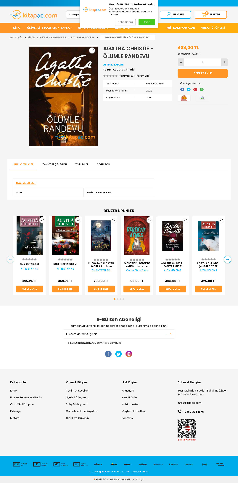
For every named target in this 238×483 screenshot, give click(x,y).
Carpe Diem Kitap (137, 270)
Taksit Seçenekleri (54, 164)
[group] (63, 96)
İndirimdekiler (130, 404)
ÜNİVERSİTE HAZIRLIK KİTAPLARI (49, 28)
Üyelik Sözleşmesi (77, 397)
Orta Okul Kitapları (22, 404)
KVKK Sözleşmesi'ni (80, 342)
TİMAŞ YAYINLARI (101, 270)
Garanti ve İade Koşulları (81, 411)
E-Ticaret (108, 479)
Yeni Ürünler (129, 397)
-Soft (98, 479)
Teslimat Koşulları (77, 390)
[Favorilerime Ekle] (42, 220)
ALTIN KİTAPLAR (113, 64)
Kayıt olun (169, 334)
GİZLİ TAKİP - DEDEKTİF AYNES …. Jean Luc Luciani (137, 265)
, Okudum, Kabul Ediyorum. (95, 342)
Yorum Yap (142, 75)
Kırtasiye (15, 411)
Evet (147, 22)
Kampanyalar (184, 28)
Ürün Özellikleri (23, 164)
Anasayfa (16, 37)
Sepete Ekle (203, 73)
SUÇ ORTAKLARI (29, 264)
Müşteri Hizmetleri (133, 411)
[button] (114, 299)
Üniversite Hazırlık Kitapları (26, 397)
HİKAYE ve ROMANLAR (53, 37)
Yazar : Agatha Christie (119, 69)
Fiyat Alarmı (193, 83)
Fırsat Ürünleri (213, 28)
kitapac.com (112, 471)
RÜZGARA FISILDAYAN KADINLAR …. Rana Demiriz (101, 265)
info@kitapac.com (190, 403)
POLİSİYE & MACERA (83, 37)
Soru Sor (103, 164)
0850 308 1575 (194, 412)
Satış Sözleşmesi (76, 404)
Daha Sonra (125, 22)
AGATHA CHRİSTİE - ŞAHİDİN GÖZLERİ (208, 265)
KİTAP (17, 28)
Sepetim (127, 418)
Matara (15, 418)
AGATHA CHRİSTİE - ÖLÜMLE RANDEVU (127, 37)
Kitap (13, 390)
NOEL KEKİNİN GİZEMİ (65, 264)
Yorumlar (82, 164)
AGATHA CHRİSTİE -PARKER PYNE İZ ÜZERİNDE (172, 265)
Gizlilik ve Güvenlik (77, 418)
